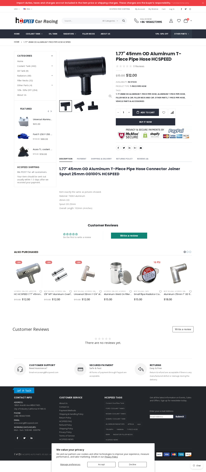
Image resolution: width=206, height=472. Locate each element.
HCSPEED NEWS (112, 440)
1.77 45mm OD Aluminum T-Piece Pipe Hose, (137, 94)
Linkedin (32, 438)
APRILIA (131, 424)
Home (16, 42)
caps (139, 424)
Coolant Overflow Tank (115, 403)
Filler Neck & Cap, (125, 97)
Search (123, 21)
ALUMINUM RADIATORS (115, 424)
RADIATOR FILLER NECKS (123, 434)
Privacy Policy (111, 456)
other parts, (161, 97)
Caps (147, 291)
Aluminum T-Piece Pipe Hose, (172, 94)
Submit (180, 416)
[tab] (65, 159)
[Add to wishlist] (163, 112)
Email (140, 147)
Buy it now (145, 121)
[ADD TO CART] (37, 264)
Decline (132, 464)
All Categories (108, 20)
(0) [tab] (142, 158)
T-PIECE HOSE (132, 429)
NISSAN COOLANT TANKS (116, 414)
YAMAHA (120, 429)
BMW (108, 434)
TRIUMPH (109, 429)
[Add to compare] (172, 112)
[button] (184, 252)
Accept (101, 464)
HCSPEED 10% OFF (21, 291)
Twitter (123, 147)
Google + (135, 147)
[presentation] (48, 111)
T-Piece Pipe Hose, (177, 97)
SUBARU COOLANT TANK (115, 419)
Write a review (129, 235)
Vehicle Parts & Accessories (130, 101)
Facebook (118, 147)
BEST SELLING (49, 291)
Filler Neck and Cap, (144, 97)
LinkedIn (129, 147)
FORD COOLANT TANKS (115, 408)
